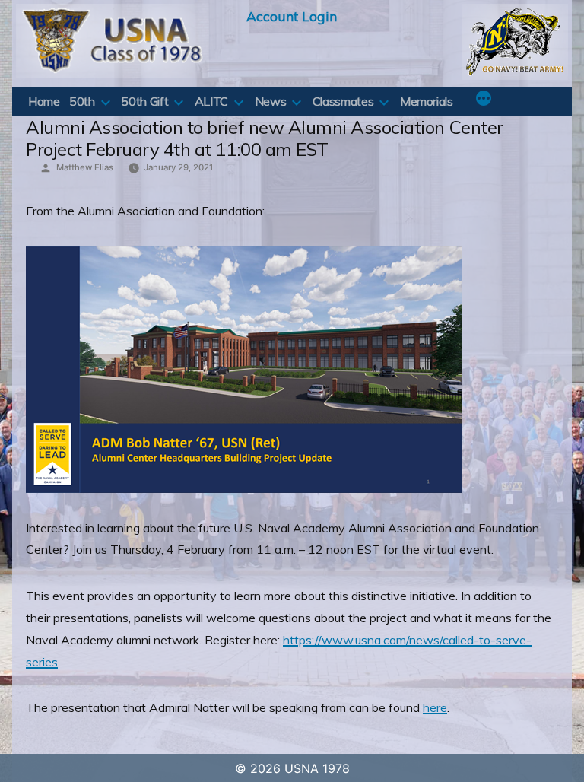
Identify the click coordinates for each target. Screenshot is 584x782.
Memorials (426, 101)
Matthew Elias (84, 167)
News (271, 101)
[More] (483, 100)
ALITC (211, 101)
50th (82, 101)
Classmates (343, 101)
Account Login (291, 16)
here (435, 707)
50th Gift (144, 101)
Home (44, 101)
